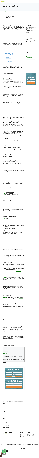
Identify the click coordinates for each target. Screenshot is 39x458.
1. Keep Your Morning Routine (9, 54)
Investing (33, 435)
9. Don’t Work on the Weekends (9, 60)
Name (4, 411)
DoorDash (4, 277)
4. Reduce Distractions (8, 56)
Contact (21, 434)
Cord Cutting (28, 433)
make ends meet (18, 271)
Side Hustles (6, 11)
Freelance (8, 11)
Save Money (33, 433)
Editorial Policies (22, 436)
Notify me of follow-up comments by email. (9, 422)
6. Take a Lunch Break (8, 58)
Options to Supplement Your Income (10, 62)
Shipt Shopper (5, 297)
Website (4, 418)
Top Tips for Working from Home (9, 53)
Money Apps (28, 435)
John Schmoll (12, 16)
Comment (4, 403)
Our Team (21, 435)
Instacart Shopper (6, 290)
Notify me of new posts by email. (7, 425)
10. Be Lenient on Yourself (9, 61)
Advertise (21, 433)
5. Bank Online (7, 57)
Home (3, 11)
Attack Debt (33, 434)
